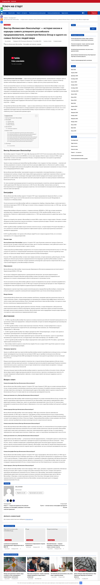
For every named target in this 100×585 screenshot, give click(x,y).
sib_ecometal (8, 41)
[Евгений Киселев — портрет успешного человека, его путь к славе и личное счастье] (57, 535)
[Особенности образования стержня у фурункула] (35, 535)
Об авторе (8, 143)
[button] (35, 116)
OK (80, 582)
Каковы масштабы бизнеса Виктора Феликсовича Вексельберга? (23, 137)
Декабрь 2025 (74, 75)
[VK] (1, 14)
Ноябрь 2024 (74, 84)
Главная (4, 13)
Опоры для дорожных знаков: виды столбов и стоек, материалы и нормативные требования (14, 575)
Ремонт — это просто (22, 13)
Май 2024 (73, 103)
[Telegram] (1, 11)
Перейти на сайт (21, 493)
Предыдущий (17, 506)
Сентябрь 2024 (74, 91)
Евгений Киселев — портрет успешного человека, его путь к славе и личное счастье (56, 545)
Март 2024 (73, 109)
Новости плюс (74, 149)
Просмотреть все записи (35, 493)
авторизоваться (29, 519)
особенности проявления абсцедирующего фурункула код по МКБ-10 (14, 545)
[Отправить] (1, 22)
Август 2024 (74, 94)
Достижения (9, 126)
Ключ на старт (12, 6)
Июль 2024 (73, 97)
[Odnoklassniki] (1, 19)
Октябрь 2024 (74, 88)
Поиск (73, 25)
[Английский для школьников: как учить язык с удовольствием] (62, 564)
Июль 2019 (73, 130)
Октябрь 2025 (74, 78)
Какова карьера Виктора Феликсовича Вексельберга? (20, 135)
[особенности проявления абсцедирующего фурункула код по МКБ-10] (14, 535)
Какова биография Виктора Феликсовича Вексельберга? (21, 132)
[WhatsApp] (1, 8)
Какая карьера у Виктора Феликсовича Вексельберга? (20, 141)
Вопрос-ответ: (9, 130)
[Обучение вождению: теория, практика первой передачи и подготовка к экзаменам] (38, 564)
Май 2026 (73, 69)
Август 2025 (74, 81)
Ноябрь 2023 (74, 115)
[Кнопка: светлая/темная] (83, 13)
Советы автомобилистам (54, 13)
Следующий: (53, 505)
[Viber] (1, 16)
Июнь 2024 (73, 100)
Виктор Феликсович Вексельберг (14, 118)
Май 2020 (73, 127)
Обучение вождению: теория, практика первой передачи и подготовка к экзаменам (38, 575)
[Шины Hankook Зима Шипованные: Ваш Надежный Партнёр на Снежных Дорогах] (85, 564)
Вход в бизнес (11, 124)
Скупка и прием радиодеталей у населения (81, 60)
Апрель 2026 (74, 72)
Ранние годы (11, 121)
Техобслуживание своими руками (37, 13)
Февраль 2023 (74, 118)
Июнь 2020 (73, 124)
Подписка (94, 13)
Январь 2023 (74, 121)
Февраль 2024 (74, 112)
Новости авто (11, 13)
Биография (8, 119)
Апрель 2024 (74, 106)
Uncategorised (7, 24)
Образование (11, 123)
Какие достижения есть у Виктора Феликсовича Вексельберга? (22, 134)
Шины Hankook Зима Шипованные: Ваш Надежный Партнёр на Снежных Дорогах (85, 575)
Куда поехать (65, 13)
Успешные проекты (12, 128)
